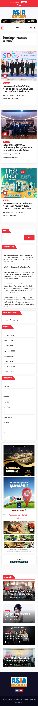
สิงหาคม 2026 (9, 335)
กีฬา (5, 392)
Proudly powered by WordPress (13, 700)
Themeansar (19, 702)
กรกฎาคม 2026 (9, 341)
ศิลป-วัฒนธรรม (9, 428)
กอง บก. (21, 95)
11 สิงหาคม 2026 (10, 95)
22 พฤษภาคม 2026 (11, 212)
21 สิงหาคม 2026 (12, 597)
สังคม (6, 433)
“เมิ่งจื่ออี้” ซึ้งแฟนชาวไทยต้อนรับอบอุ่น (17, 267)
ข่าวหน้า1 (6, 402)
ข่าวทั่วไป (6, 397)
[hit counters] (19, 562)
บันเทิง (6, 412)
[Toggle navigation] (17, 28)
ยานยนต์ (6, 423)
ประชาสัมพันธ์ (7, 83)
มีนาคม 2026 (8, 361)
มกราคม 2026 (8, 372)
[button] (31, 28)
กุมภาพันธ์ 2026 (9, 366)
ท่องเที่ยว (6, 200)
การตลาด (7, 386)
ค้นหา (5, 231)
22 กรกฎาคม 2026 (11, 154)
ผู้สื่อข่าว (23, 597)
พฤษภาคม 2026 (9, 351)
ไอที (5, 438)
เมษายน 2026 (8, 356)
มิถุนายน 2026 (9, 346)
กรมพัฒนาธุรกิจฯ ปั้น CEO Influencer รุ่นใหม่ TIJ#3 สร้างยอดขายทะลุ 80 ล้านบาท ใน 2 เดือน (18, 147)
